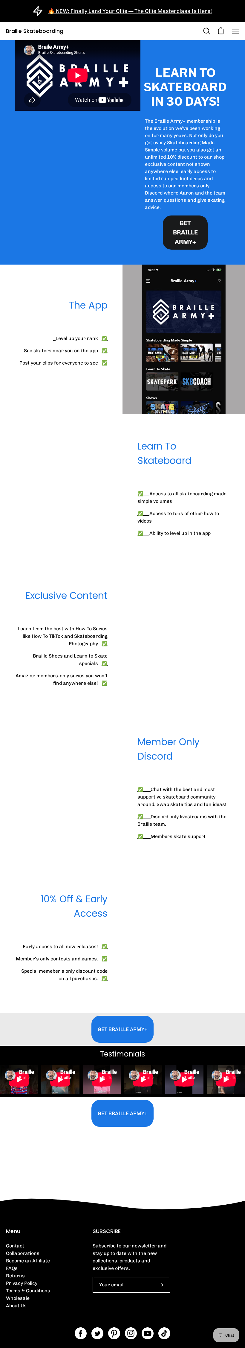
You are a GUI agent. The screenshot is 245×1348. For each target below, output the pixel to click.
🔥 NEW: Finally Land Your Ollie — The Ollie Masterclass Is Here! (130, 11)
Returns (15, 1276)
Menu (13, 1231)
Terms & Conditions (28, 1291)
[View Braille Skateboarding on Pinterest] (114, 1333)
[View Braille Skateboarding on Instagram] (131, 1333)
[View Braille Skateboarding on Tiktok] (164, 1333)
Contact (15, 1246)
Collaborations (22, 1253)
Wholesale (18, 1298)
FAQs (12, 1268)
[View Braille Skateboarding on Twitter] (97, 1333)
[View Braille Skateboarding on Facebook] (81, 1333)
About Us (16, 1305)
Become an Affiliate (28, 1261)
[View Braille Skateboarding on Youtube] (148, 1333)
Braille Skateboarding (34, 31)
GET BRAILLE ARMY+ (185, 232)
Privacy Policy (21, 1283)
